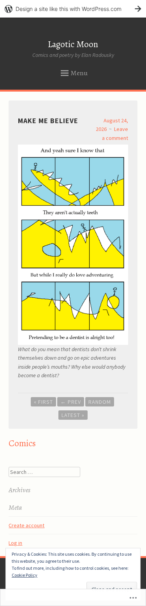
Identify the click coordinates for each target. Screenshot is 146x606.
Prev (70, 401)
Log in (15, 542)
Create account (26, 525)
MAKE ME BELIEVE (48, 120)
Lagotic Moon (73, 44)
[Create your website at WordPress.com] (73, 9)
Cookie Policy (24, 575)
